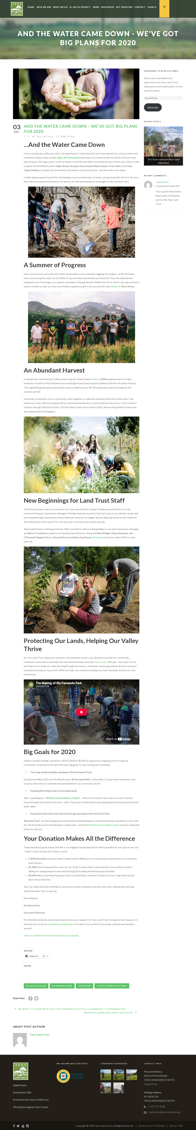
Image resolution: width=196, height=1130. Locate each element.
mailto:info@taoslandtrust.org (164, 1112)
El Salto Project (80, 7)
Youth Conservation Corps (112, 986)
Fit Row (71, 136)
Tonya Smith (162, 182)
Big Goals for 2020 (36, 986)
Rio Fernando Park (62, 986)
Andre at (96, 379)
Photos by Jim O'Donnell (151, 1125)
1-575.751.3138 (156, 1106)
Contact (139, 7)
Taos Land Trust (44, 136)
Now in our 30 (102, 661)
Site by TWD (176, 1125)
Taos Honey (84, 986)
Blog (63, 136)
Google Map (150, 1083)
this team (97, 537)
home (31, 7)
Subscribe (152, 107)
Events (152, 7)
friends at (115, 286)
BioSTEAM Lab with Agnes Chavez (103, 824)
